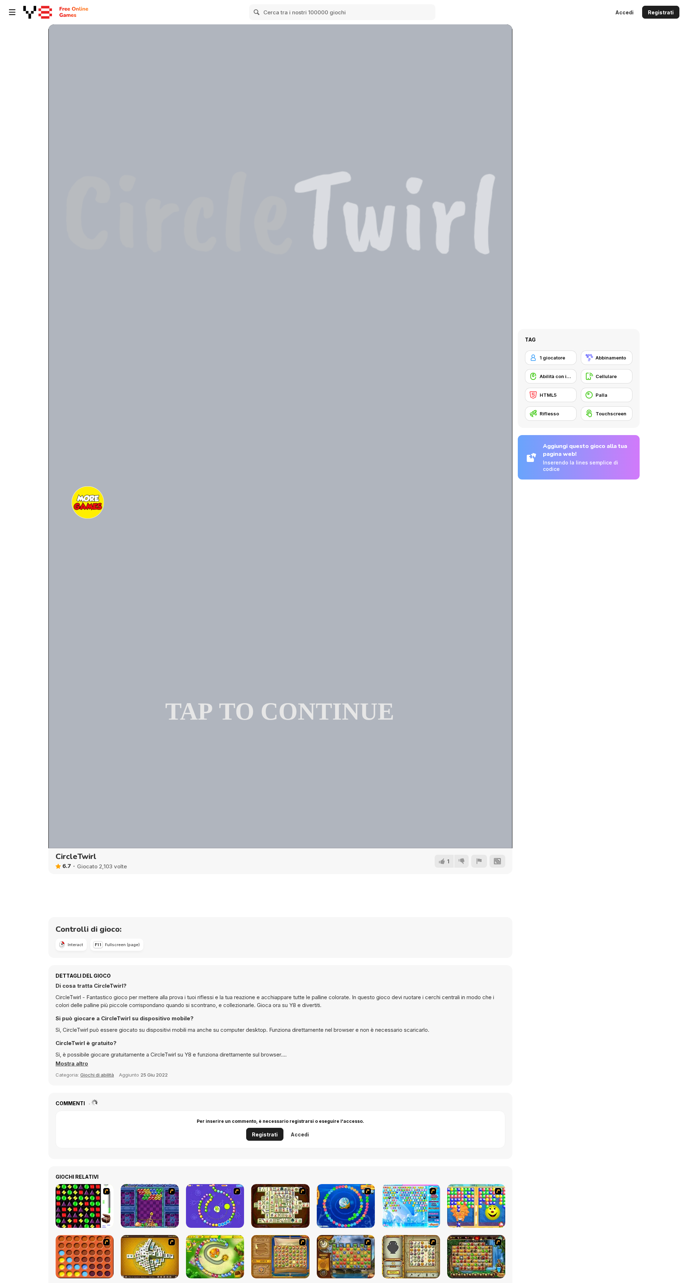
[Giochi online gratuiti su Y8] (37, 12)
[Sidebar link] (12, 12)
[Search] (257, 12)
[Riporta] (479, 861)
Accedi (624, 12)
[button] (72, 1064)
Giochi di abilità (97, 1075)
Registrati (661, 12)
